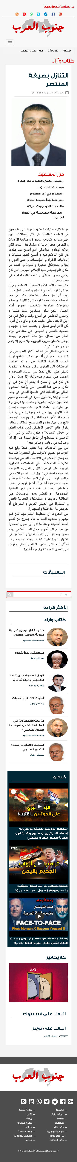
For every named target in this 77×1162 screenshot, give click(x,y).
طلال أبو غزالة (37, 658)
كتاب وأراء (53, 50)
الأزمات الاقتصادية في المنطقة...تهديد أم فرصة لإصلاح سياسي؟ (26, 725)
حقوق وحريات (25, 1123)
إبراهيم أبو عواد (36, 685)
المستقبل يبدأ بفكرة (29, 652)
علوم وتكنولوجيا (55, 1131)
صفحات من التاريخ (23, 1135)
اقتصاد (60, 1118)
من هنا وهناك (57, 1135)
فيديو (59, 777)
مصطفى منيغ (37, 704)
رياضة (29, 1118)
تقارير (29, 1114)
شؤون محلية (25, 1110)
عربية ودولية (58, 1114)
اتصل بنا (48, 6)
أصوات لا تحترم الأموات (28, 698)
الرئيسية (67, 50)
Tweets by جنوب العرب (56, 1036)
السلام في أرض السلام (46, 193)
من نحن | (69, 6)
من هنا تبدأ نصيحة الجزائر (44, 200)
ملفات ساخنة (25, 1131)
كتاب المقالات (57, 1140)
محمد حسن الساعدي (33, 640)
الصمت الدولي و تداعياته (44, 206)
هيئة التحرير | (58, 6)
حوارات (28, 1127)
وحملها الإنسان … (49, 187)
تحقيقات (59, 1123)
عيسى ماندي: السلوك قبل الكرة (39, 181)
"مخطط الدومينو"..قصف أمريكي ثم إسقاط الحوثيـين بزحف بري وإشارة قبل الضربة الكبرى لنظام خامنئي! (41, 833)
